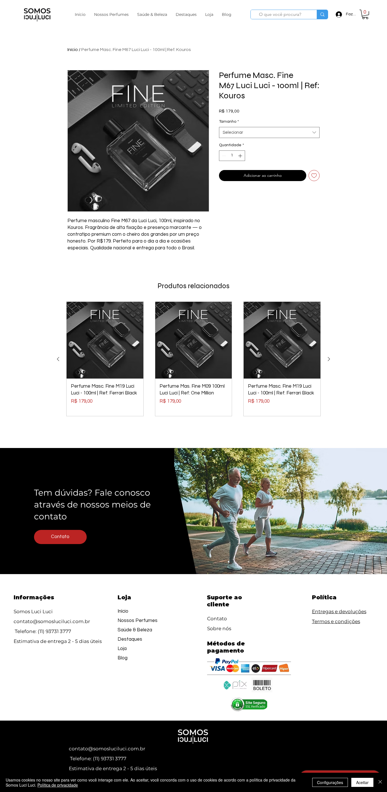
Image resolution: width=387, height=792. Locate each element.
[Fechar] (380, 782)
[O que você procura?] (322, 14)
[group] (193, 359)
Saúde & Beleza (135, 629)
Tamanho (229, 122)
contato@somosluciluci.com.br (52, 621)
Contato (217, 618)
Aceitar (362, 782)
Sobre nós (219, 628)
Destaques (130, 639)
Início (72, 49)
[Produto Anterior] (58, 359)
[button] (111, 14)
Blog (122, 658)
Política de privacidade (57, 785)
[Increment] (240, 156)
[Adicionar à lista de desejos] (314, 175)
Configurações (330, 782)
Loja (122, 648)
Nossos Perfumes (138, 620)
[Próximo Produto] (329, 359)
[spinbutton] (232, 156)
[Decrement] (223, 156)
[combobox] (269, 132)
